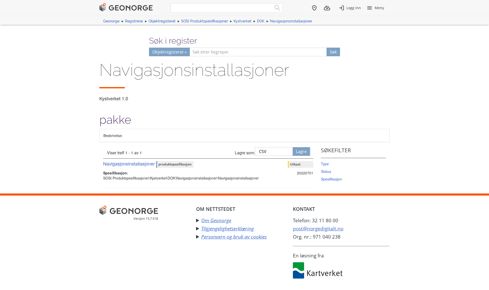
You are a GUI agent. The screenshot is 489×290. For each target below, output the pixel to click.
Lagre (301, 151)
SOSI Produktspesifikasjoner (204, 21)
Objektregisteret (161, 21)
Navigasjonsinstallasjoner (291, 21)
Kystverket (242, 21)
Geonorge (111, 21)
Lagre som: (245, 153)
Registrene (134, 21)
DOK (260, 21)
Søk (333, 52)
